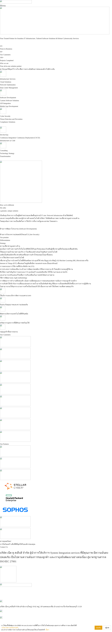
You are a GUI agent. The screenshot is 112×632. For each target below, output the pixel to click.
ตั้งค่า (47, 630)
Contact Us (75, 588)
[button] (56, 5)
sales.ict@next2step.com (8, 621)
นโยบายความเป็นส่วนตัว (10, 627)
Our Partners (56, 588)
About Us (40, 588)
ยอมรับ (98, 627)
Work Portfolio (66, 588)
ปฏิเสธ (107, 627)
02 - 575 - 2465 (5, 615)
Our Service (48, 588)
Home (35, 588)
